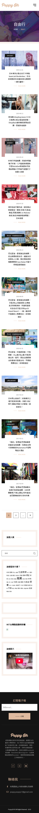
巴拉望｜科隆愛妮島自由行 (14, 235)
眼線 (12, 579)
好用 (29, 578)
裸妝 (16, 588)
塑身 (10, 591)
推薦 (19, 578)
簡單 (24, 575)
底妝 (30, 588)
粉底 (7, 575)
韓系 (22, 588)
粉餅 (26, 579)
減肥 (17, 572)
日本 (10, 585)
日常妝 (25, 585)
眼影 (22, 582)
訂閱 (22, 716)
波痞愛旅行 (10, 143)
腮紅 (14, 575)
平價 (10, 588)
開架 (19, 588)
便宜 (28, 575)
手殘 (22, 585)
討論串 (13, 585)
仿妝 (21, 575)
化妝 (15, 582)
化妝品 (26, 582)
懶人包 (8, 582)
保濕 (7, 572)
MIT (28, 572)
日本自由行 (10, 55)
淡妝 (12, 582)
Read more (21, 86)
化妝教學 (22, 571)
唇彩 (31, 572)
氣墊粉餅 (26, 588)
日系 (9, 579)
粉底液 (17, 575)
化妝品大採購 (11, 99)
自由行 (18, 585)
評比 (14, 572)
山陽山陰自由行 (11, 380)
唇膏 (11, 572)
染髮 (23, 579)
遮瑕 (29, 585)
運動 (15, 579)
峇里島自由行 (11, 424)
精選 (7, 591)
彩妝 (19, 582)
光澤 (11, 575)
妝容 (13, 588)
